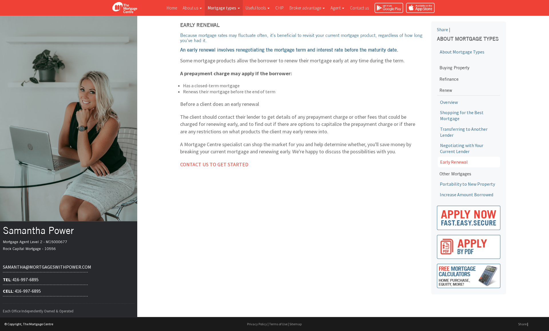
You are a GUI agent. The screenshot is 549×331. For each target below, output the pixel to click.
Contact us (359, 8)
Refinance (449, 79)
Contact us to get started (214, 164)
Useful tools (256, 8)
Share (442, 29)
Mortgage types (222, 8)
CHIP (279, 8)
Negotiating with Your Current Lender (461, 148)
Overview (449, 102)
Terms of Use (278, 324)
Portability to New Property (467, 184)
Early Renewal (454, 162)
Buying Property (454, 67)
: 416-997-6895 (21, 279)
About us (191, 8)
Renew (445, 90)
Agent (336, 8)
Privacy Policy (257, 324)
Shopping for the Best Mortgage (462, 115)
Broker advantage (305, 8)
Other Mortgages (455, 174)
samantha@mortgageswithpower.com (45, 267)
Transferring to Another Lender (464, 132)
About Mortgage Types (462, 52)
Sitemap (295, 324)
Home (172, 8)
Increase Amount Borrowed (466, 194)
